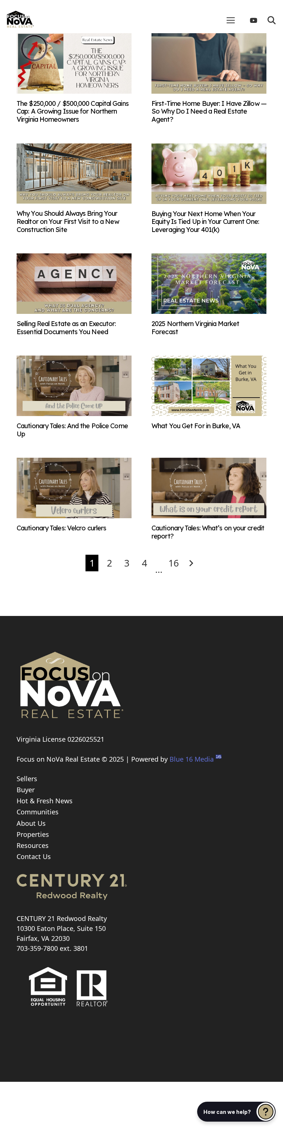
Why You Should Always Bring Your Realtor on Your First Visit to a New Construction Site (68, 221)
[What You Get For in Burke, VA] (208, 413)
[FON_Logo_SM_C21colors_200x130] (20, 16)
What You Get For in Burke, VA (195, 426)
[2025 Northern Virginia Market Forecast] (208, 311)
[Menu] (230, 20)
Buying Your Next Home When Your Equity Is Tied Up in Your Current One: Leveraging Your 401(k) (205, 221)
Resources (33, 845)
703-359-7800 (37, 948)
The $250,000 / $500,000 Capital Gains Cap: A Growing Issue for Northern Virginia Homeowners (73, 111)
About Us (31, 823)
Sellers (27, 778)
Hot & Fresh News (45, 800)
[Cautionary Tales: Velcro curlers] (74, 515)
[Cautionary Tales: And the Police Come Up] (74, 413)
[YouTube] (256, 20)
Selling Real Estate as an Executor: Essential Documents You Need (66, 327)
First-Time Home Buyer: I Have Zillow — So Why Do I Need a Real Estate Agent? (208, 111)
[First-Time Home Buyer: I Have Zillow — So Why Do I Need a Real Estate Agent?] (208, 91)
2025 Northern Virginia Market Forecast (195, 327)
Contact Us (34, 856)
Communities (38, 811)
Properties (33, 834)
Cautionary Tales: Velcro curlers (61, 528)
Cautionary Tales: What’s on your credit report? (207, 532)
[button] (271, 20)
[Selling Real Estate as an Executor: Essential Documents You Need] (74, 311)
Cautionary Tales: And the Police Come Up (72, 430)
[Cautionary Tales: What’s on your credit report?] (208, 515)
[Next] (191, 563)
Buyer (26, 789)
